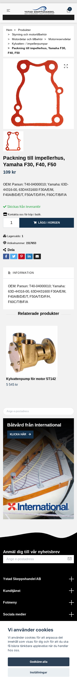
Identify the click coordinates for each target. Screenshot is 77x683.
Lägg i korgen (49, 222)
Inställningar (38, 672)
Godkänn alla (38, 661)
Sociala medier (14, 614)
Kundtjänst (11, 591)
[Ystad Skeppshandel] (39, 10)
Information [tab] (22, 272)
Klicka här (18, 434)
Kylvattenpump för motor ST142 (31, 379)
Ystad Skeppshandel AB (22, 579)
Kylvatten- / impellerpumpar (30, 43)
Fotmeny (10, 602)
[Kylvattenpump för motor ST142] (38, 351)
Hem (9, 30)
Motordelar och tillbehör (27, 39)
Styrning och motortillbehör (29, 34)
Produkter (24, 30)
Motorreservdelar (59, 39)
